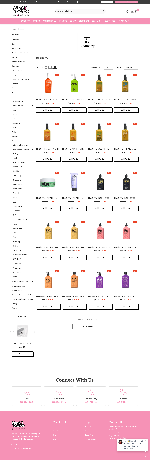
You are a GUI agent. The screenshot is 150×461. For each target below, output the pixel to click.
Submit (99, 234)
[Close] (122, 206)
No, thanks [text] (100, 248)
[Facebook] (97, 243)
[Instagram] (101, 243)
